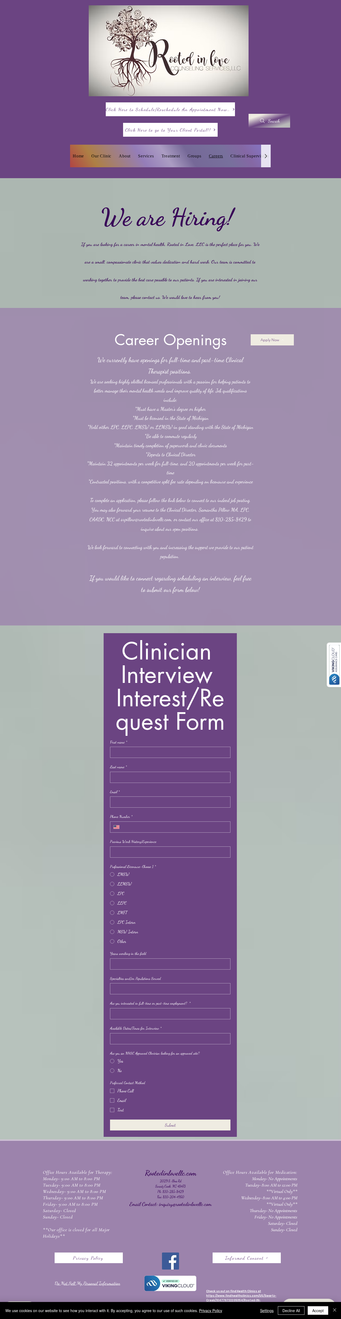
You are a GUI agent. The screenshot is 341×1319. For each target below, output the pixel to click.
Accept (318, 1310)
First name (118, 742)
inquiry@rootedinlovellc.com (185, 1204)
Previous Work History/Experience (133, 841)
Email (115, 792)
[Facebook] (170, 1261)
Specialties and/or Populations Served (135, 978)
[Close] (334, 1310)
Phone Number (121, 816)
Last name (118, 767)
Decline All (291, 1310)
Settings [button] (267, 1310)
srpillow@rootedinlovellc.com (146, 519)
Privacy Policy (210, 1310)
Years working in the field (128, 953)
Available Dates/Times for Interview (135, 1028)
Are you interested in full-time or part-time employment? (150, 1003)
